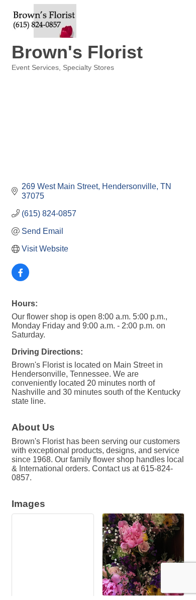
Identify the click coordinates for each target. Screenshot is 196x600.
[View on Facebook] (20, 278)
